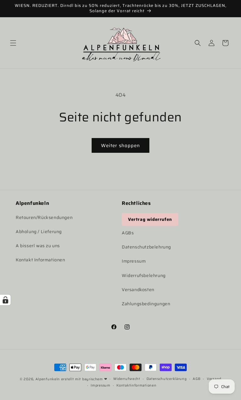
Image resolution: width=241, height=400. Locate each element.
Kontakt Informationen (40, 259)
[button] (13, 43)
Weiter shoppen (120, 145)
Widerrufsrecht (126, 378)
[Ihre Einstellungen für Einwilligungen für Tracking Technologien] (5, 300)
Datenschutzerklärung (167, 378)
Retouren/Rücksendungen (44, 217)
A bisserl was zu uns (38, 245)
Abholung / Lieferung (39, 231)
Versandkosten (138, 289)
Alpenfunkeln (47, 379)
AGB (197, 378)
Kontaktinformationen (136, 385)
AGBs (128, 232)
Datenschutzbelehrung (146, 246)
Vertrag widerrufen (150, 219)
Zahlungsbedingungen (146, 303)
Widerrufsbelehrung (144, 275)
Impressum (134, 261)
